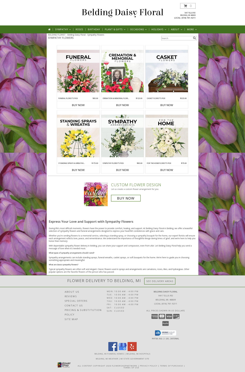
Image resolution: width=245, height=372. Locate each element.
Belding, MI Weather (107, 358)
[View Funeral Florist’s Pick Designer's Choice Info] (78, 71)
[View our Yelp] (132, 350)
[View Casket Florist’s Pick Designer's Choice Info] (166, 71)
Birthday (94, 29)
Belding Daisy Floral (122, 12)
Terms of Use (131, 367)
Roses (79, 29)
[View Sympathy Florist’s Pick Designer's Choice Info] (122, 136)
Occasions (137, 29)
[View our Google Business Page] (122, 350)
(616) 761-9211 (188, 17)
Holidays (157, 29)
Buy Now (78, 105)
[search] (194, 38)
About (175, 29)
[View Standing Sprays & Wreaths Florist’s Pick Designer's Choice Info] (78, 136)
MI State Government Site (135, 358)
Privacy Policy (148, 366)
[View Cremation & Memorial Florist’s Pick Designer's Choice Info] (122, 71)
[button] (188, 6)
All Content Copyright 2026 (94, 366)
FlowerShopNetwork (124, 366)
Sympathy (61, 29)
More (190, 29)
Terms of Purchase (171, 366)
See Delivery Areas (159, 281)
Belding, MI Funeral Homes (109, 353)
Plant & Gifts (114, 29)
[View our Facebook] (112, 350)
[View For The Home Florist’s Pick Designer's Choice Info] (166, 136)
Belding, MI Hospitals (138, 353)
